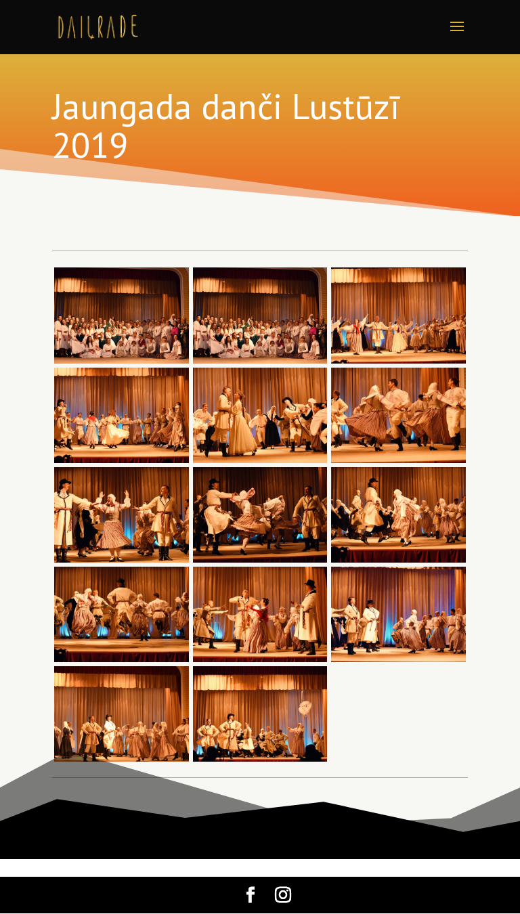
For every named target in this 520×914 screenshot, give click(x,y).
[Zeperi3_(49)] (398, 462)
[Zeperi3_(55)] (121, 462)
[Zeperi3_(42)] (398, 661)
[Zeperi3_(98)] (260, 363)
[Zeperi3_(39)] (260, 761)
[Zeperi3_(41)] (121, 761)
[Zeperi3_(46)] (260, 562)
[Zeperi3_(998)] (121, 363)
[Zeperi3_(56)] (398, 363)
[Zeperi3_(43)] (260, 661)
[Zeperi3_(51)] (260, 462)
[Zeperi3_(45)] (398, 562)
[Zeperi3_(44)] (121, 661)
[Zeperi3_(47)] (121, 562)
